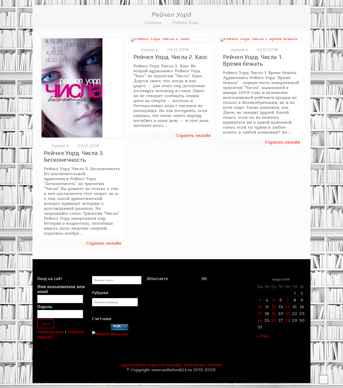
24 (260, 320)
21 (288, 313)
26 (274, 320)
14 (288, 306)
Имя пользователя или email (61, 289)
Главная (153, 22)
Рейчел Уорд (185, 22)
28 (287, 320)
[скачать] (101, 328)
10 (260, 306)
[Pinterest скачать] (169, 377)
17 (260, 313)
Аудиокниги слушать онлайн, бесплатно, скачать (171, 364)
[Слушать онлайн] (81, 88)
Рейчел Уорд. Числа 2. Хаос (170, 56)
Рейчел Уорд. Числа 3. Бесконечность (74, 156)
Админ (58, 145)
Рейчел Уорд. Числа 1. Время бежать (253, 60)
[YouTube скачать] (163, 377)
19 (274, 313)
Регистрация (50, 331)
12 (274, 306)
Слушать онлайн (103, 243)
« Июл (262, 336)
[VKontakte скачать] (174, 377)
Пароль (44, 306)
